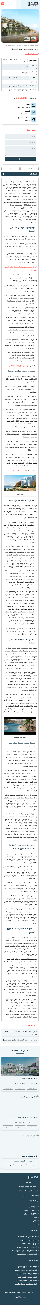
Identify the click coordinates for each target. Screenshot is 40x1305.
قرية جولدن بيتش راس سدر (27, 1117)
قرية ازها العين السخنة (29, 1078)
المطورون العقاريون (30, 1213)
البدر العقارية (32, 1206)
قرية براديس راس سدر (29, 1156)
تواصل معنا (33, 1220)
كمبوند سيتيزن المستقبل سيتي (26, 1254)
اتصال (10, 169)
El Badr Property (9, 1292)
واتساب (28, 169)
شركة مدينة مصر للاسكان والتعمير (25, 1283)
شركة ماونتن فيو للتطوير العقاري (26, 1270)
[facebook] (25, 1195)
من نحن (34, 1224)
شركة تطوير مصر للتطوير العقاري (18, 89)
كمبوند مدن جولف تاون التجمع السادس (24, 1250)
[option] (20, 26)
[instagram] (37, 1195)
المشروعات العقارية (30, 1210)
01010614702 (31, 1182)
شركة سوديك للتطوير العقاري (27, 1266)
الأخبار (35, 1217)
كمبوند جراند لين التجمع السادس (26, 1247)
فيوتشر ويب (18, 1296)
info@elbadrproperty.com (27, 1186)
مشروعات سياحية (23, 81)
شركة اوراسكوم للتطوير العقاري (26, 1277)
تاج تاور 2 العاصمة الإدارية (29, 1243)
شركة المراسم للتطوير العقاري (27, 1273)
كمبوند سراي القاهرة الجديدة (27, 1236)
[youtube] (33, 1195)
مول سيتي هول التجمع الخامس (19, 365)
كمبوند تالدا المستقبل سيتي (27, 1240)
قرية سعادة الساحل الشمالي (18, 470)
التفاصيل (8, 1088)
